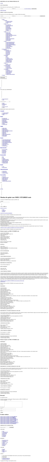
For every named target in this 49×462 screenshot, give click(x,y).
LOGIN (1, 3)
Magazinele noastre (5, 440)
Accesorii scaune (8, 48)
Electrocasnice (4, 49)
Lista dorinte (4, 435)
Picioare (3, 123)
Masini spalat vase (9, 60)
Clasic (7, 63)
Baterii (1, 164)
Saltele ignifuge (8, 39)
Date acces (4, 434)
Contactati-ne (4, 441)
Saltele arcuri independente (10, 38)
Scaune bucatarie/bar (9, 46)
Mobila (3, 19)
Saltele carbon (8, 32)
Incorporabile (6, 55)
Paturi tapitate (8, 27)
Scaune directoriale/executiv (10, 42)
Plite (3, 156)
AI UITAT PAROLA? (27, 8)
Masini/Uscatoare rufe (9, 59)
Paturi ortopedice (8, 29)
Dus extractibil (8, 64)
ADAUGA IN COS (3, 208)
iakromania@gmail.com (6, 459)
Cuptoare (7, 57)
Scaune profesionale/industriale (11, 44)
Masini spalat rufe (8, 72)
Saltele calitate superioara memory (11, 35)
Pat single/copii (8, 24)
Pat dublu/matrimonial (9, 25)
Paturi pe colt (8, 26)
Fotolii (3, 114)
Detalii (3, 209)
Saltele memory (8, 33)
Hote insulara (8, 52)
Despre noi (4, 444)
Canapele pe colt (8, 22)
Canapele (5, 20)
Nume (1, 408)
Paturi (5, 23)
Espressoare (4, 176)
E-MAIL (1, 8)
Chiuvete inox (8, 66)
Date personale (4, 433)
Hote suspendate (8, 50)
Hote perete (8, 51)
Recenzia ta (2, 407)
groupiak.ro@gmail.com (6, 458)
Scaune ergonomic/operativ (10, 43)
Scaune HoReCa (8, 45)
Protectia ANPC (4, 443)
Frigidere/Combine (9, 61)
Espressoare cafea (8, 62)
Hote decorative (3, 147)
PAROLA (13, 8)
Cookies (3, 442)
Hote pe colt (8, 53)
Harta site (3, 445)
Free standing (6, 69)
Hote (3, 157)
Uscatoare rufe (8, 73)
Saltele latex (4, 132)
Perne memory (8, 40)
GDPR (3, 451)
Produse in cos (5, 106)
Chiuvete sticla (8, 67)
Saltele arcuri (8, 37)
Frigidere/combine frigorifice (10, 74)
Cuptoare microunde (9, 58)
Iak (7, 460)
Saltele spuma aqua (5, 131)
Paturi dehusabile (8, 28)
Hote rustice (8, 54)
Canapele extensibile (9, 21)
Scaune (5, 41)
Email (1, 410)
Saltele (5, 31)
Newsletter (4, 436)
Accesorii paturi (8, 30)
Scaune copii (8, 47)
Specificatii (4, 210)
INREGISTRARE (3, 10)
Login (3, 431)
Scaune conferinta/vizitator (6, 140)
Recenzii (3, 211)
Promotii (3, 75)
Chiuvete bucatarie (7, 65)
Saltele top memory (9, 34)
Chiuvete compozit (9, 68)
